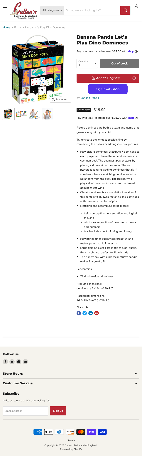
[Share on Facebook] (79, 313)
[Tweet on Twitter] (84, 313)
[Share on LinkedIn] (90, 313)
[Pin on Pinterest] (96, 313)
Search (71, 440)
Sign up (58, 411)
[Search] (125, 10)
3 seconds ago (108, 78)
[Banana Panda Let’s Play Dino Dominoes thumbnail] (8, 114)
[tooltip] (134, 78)
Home (6, 27)
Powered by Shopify (71, 449)
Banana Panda (89, 98)
